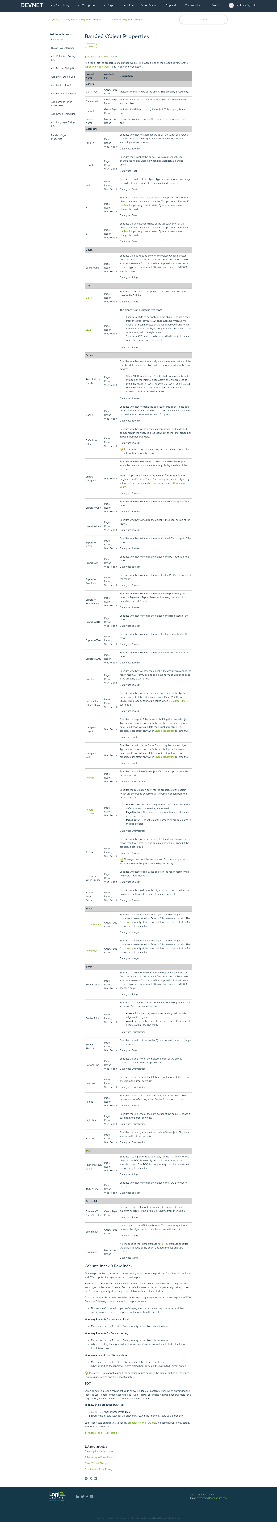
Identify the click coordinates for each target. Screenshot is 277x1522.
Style (88, 329)
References (57, 39)
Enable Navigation (165, 730)
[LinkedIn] (95, 1478)
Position (128, 205)
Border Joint (161, 1099)
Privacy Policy (166, 1518)
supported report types (97, 66)
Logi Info (128, 5)
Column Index (93, 924)
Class (89, 297)
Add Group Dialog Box (63, 113)
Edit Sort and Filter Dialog (98, 1469)
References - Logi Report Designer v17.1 (129, 19)
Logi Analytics (56, 19)
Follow (91, 46)
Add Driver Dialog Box (63, 76)
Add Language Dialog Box (63, 124)
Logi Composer (85, 5)
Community (192, 5)
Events (215, 5)
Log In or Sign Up (245, 5)
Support (171, 5)
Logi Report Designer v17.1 (94, 19)
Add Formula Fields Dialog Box (61, 103)
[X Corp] (90, 1478)
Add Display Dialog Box (63, 68)
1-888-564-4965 (204, 1494)
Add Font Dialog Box (62, 85)
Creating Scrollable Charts (99, 1451)
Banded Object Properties (59, 137)
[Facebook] (86, 1478)
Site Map (176, 1518)
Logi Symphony (59, 5)
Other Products (150, 5)
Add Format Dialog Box (63, 93)
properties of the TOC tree (142, 1422)
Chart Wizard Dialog (96, 1463)
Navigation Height (158, 483)
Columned (125, 922)
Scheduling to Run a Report (99, 1457)
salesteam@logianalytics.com (212, 1498)
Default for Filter (177, 700)
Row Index (91, 950)
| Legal (156, 1518)
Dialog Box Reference (62, 48)
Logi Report (109, 5)
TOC (88, 1150)
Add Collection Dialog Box (63, 58)
